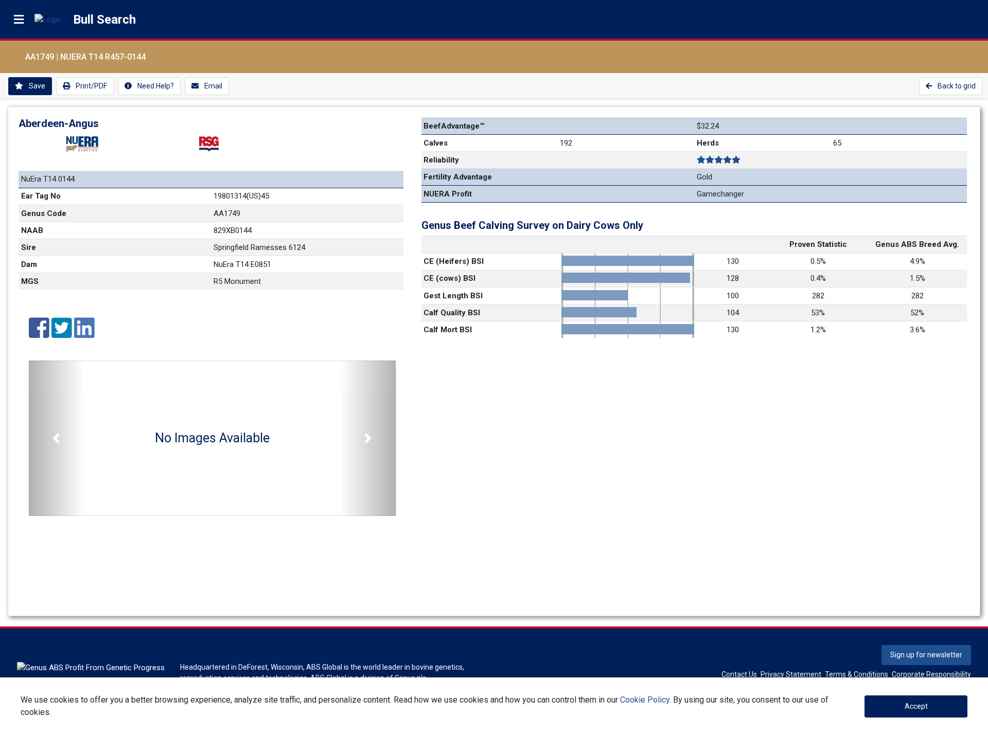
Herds (708, 143)
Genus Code (43, 213)
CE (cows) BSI (449, 278)
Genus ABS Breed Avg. (917, 244)
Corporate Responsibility (931, 674)
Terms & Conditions (856, 674)
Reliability (441, 160)
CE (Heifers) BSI (454, 261)
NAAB (32, 230)
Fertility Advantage (458, 177)
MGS (30, 281)
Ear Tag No (41, 196)
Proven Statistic (818, 244)
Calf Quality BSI (452, 312)
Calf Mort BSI (448, 329)
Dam (29, 264)
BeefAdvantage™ (454, 126)
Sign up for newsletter (926, 655)
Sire (28, 247)
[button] (56, 438)
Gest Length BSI (453, 295)
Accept (916, 706)
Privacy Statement (791, 674)
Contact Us (739, 674)
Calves (436, 143)
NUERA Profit (448, 194)
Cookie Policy (644, 700)
